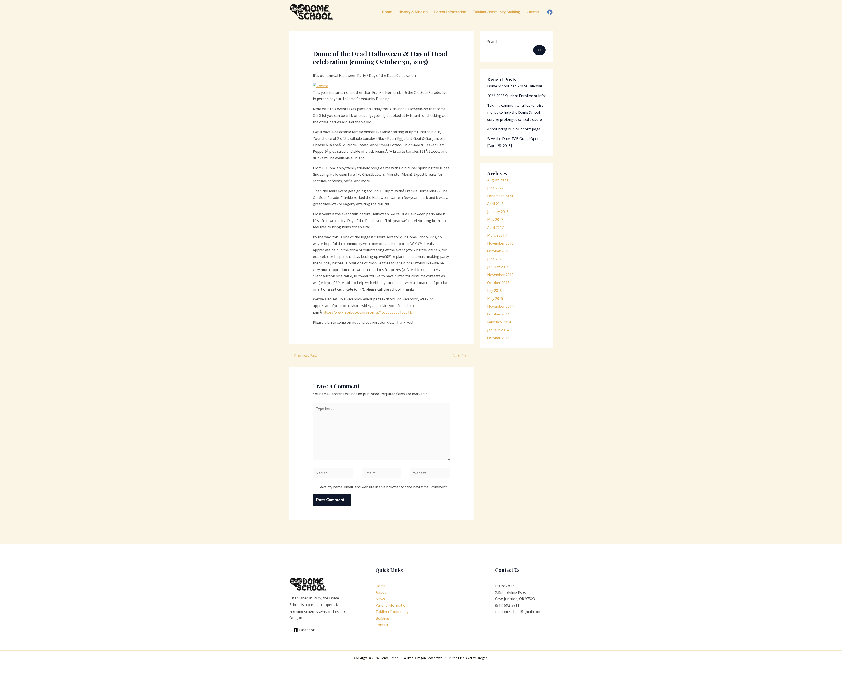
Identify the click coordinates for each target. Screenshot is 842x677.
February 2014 (499, 322)
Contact (533, 12)
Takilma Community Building (496, 12)
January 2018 (498, 211)
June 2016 (495, 259)
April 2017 (495, 227)
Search (492, 41)
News (380, 598)
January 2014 (498, 330)
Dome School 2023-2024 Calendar (514, 86)
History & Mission (413, 12)
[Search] (539, 50)
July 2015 (494, 290)
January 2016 (498, 266)
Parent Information (450, 12)
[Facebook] (550, 12)
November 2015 (500, 274)
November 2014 (500, 306)
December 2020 (500, 195)
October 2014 (498, 314)
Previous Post (303, 355)
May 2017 (495, 219)
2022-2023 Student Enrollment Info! (516, 95)
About (381, 592)
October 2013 (498, 337)
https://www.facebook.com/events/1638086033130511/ (368, 312)
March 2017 (497, 235)
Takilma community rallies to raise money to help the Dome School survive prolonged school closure (515, 112)
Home (387, 12)
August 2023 (497, 180)
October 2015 (498, 282)
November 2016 (500, 243)
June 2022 (495, 188)
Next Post (463, 355)
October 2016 (498, 251)
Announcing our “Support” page (513, 129)
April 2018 (495, 203)
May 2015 (495, 298)
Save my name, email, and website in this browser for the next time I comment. (383, 487)
